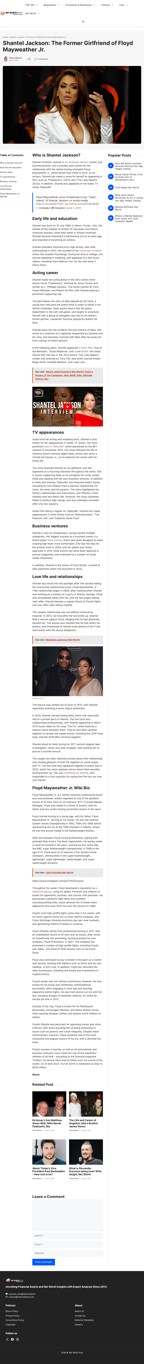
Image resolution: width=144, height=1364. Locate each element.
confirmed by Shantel (76, 773)
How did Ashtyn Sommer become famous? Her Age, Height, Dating (129, 166)
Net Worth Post (76, 1352)
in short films (86, 347)
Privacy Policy (13, 1315)
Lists (121, 5)
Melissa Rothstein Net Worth (126, 208)
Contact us (80, 1315)
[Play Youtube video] (67, 406)
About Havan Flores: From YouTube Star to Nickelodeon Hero (129, 177)
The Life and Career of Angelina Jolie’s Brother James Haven (83, 1123)
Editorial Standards (84, 1320)
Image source (38, 698)
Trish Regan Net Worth (127, 187)
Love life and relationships (6, 187)
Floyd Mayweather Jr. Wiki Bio (10, 195)
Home (5, 37)
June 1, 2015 (73, 207)
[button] (83, 22)
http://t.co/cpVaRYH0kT (50, 203)
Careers (79, 1324)
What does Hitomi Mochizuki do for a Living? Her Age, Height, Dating (129, 198)
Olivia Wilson (15, 58)
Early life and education (11, 167)
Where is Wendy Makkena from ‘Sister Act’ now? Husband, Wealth (128, 219)
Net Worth (30, 13)
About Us (79, 1311)
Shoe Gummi (54, 540)
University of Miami (90, 250)
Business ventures (8, 181)
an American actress (76, 162)
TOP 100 (29, 5)
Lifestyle (105, 5)
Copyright (10, 1324)
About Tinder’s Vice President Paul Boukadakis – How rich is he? (48, 1171)
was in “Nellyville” (54, 446)
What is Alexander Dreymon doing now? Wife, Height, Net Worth (85, 1171)
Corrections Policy (15, 1320)
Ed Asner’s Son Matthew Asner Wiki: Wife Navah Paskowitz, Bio (47, 1123)
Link (36, 59)
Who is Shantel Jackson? (11, 163)
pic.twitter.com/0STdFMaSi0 (82, 203)
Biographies (50, 5)
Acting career (6, 172)
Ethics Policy (12, 1311)
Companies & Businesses (78, 5)
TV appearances (7, 177)
